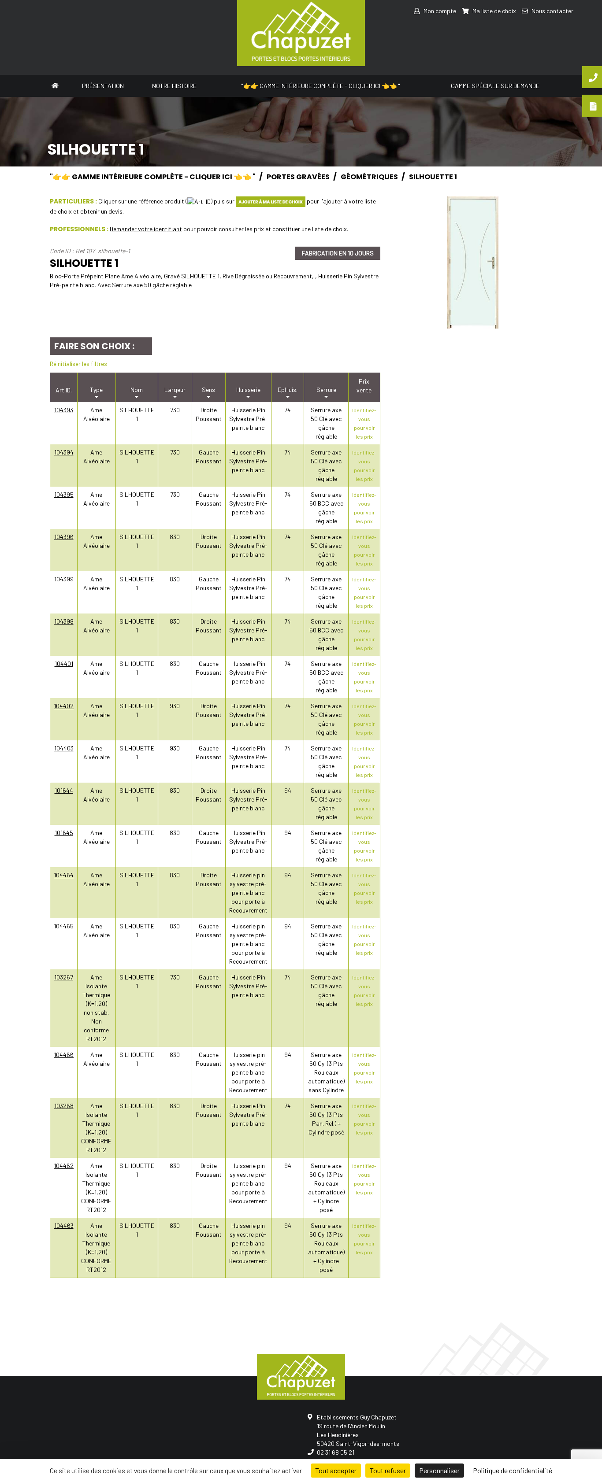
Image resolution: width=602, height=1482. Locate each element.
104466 (64, 1054)
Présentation (103, 85)
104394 (64, 452)
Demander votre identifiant (146, 229)
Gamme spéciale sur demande (495, 85)
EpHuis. (287, 389)
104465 (64, 926)
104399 (64, 579)
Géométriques (369, 177)
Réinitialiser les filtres (78, 363)
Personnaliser (439, 1470)
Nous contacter (551, 11)
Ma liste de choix (493, 11)
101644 (64, 790)
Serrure (326, 389)
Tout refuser (388, 1470)
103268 (64, 1105)
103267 (63, 977)
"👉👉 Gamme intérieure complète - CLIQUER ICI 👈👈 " (320, 85)
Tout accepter (336, 1470)
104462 (64, 1165)
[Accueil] (54, 85)
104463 (64, 1225)
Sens (208, 389)
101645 (64, 832)
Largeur (175, 389)
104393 (63, 410)
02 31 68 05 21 (335, 1452)
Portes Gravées (298, 177)
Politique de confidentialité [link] (512, 1470)
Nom (136, 389)
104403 (64, 748)
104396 (64, 536)
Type (96, 389)
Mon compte (439, 11)
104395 (64, 494)
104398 (64, 621)
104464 (64, 875)
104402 (64, 706)
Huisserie (248, 389)
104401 (64, 663)
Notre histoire (174, 85)
